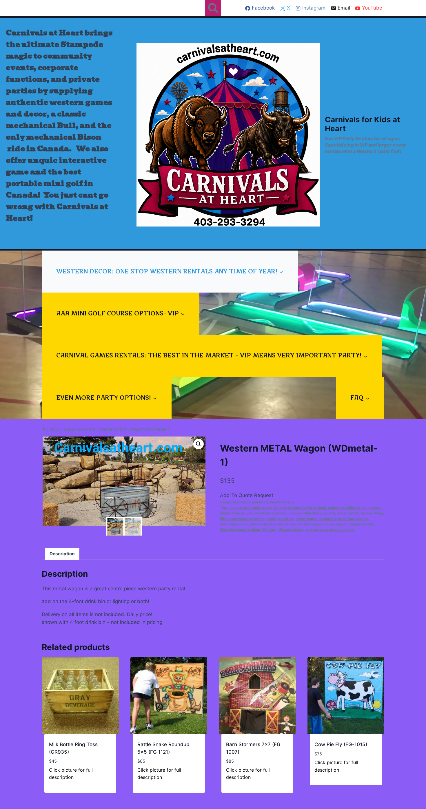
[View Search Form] (213, 8)
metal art (286, 518)
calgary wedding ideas (347, 507)
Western (269, 529)
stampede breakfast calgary (343, 518)
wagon (341, 524)
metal (271, 518)
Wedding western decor (240, 529)
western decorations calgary (329, 529)
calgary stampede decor (251, 507)
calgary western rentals (266, 513)
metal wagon (306, 518)
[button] (198, 444)
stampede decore (319, 524)
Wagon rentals (361, 524)
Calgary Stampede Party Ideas (300, 507)
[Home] (44, 429)
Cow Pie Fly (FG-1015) (340, 744)
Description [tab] (62, 553)
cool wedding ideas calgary (312, 513)
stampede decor (234, 524)
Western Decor (282, 502)
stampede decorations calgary (276, 524)
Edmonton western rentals (242, 518)
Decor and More (254, 502)
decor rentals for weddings (360, 513)
